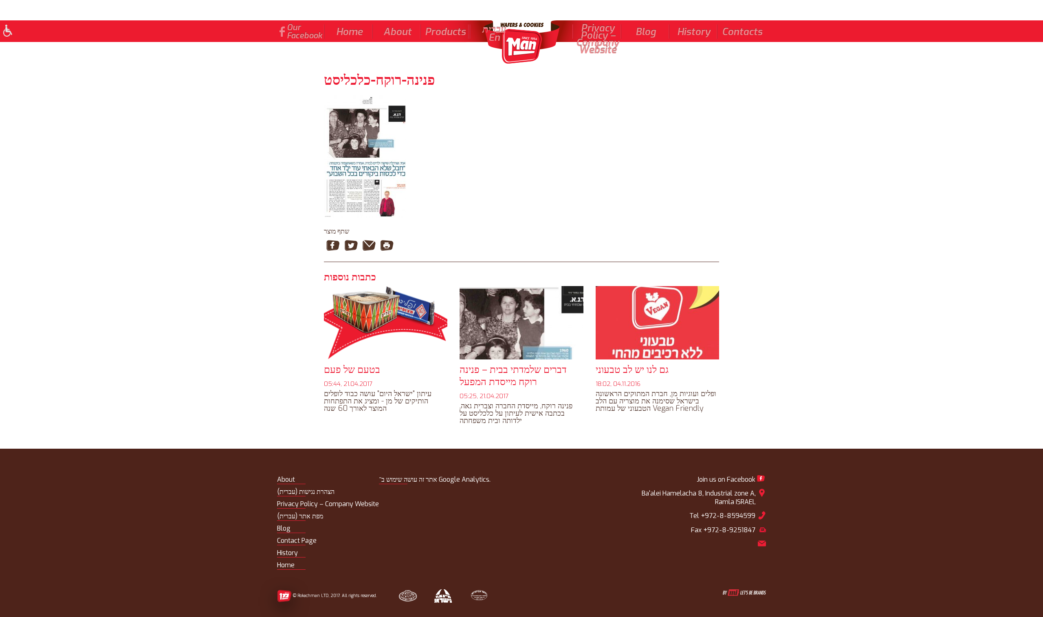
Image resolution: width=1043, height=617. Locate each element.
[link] (521, 42)
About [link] (397, 31)
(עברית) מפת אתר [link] (300, 516)
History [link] (694, 31)
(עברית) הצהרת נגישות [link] (305, 491)
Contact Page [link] (297, 540)
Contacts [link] (742, 31)
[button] (7, 31)
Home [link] (349, 31)
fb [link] (282, 31)
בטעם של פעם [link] (352, 370)
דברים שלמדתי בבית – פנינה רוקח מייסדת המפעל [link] (513, 376)
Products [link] (445, 31)
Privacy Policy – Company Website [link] (597, 39)
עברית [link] (494, 29)
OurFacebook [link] (304, 32)
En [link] (494, 37)
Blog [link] (646, 31)
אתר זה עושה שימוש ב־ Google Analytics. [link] (435, 479)
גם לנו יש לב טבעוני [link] (632, 370)
